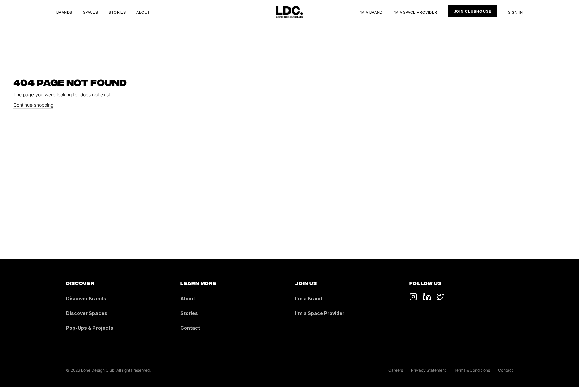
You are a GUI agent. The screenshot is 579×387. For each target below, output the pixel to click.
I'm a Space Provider (415, 12)
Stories (117, 12)
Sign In (515, 12)
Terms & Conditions (472, 370)
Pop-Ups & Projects (89, 328)
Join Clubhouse (472, 11)
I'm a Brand (371, 12)
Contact (190, 328)
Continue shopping (33, 105)
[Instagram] (440, 297)
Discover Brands (86, 298)
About (143, 12)
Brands (64, 12)
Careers (395, 370)
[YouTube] (427, 297)
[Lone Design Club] (289, 12)
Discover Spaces (86, 313)
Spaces (90, 12)
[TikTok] (413, 297)
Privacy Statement (428, 370)
